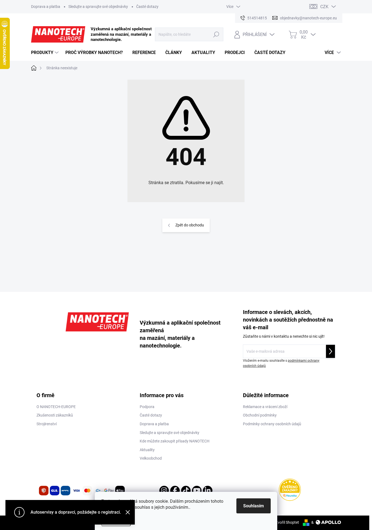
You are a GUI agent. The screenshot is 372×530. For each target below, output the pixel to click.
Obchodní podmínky (260, 415)
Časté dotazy (147, 6)
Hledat (216, 34)
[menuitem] (45, 52)
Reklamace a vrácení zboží (265, 407)
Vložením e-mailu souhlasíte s (281, 363)
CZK (324, 6)
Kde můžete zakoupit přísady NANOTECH (174, 441)
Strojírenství (46, 424)
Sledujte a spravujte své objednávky (98, 6)
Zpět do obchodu (189, 225)
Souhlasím (253, 505)
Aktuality (147, 450)
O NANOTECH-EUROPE (56, 407)
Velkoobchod (151, 458)
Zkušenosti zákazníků (54, 415)
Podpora (147, 407)
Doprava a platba (45, 6)
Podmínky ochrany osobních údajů (272, 424)
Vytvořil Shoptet (285, 522)
